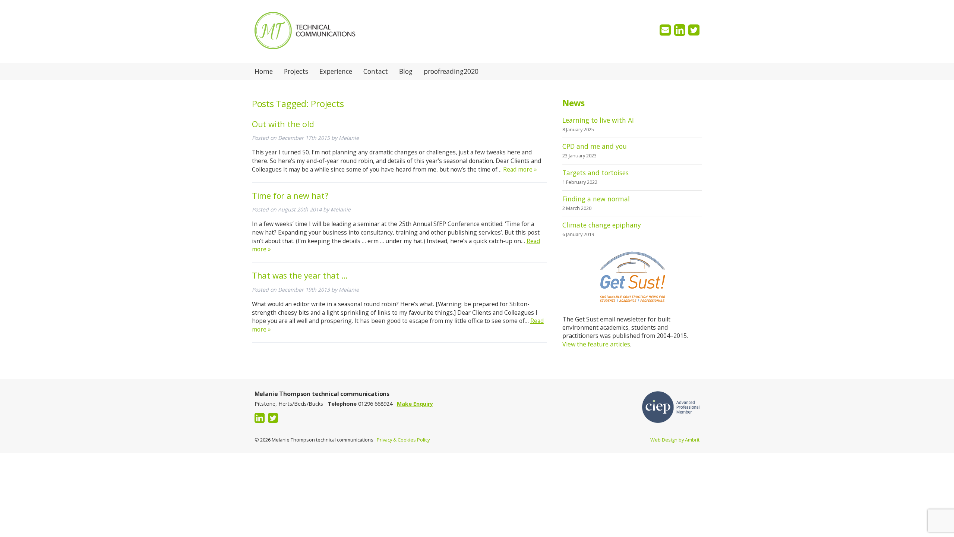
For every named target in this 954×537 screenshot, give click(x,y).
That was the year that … (300, 275)
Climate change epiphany (601, 224)
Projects (296, 71)
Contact (375, 71)
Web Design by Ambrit (674, 439)
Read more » (520, 169)
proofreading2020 (451, 71)
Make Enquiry (415, 403)
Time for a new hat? (290, 195)
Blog (406, 71)
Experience (335, 71)
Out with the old (283, 124)
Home (264, 71)
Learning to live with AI (598, 120)
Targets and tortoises (595, 172)
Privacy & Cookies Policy (403, 439)
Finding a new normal (596, 198)
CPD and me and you (594, 146)
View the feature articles (596, 344)
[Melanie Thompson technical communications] (305, 59)
